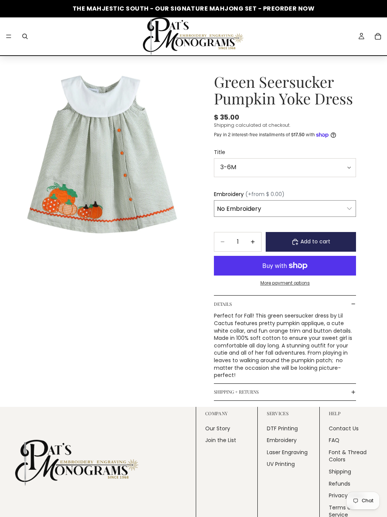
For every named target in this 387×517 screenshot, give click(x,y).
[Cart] (378, 36)
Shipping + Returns (236, 392)
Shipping (340, 471)
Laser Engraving (287, 452)
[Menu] (8, 36)
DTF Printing (282, 428)
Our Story (217, 428)
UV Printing (281, 464)
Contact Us (344, 428)
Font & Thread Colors (348, 456)
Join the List (220, 440)
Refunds (339, 483)
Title (219, 152)
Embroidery (282, 440)
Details (223, 304)
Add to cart (315, 241)
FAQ (334, 440)
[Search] (25, 36)
